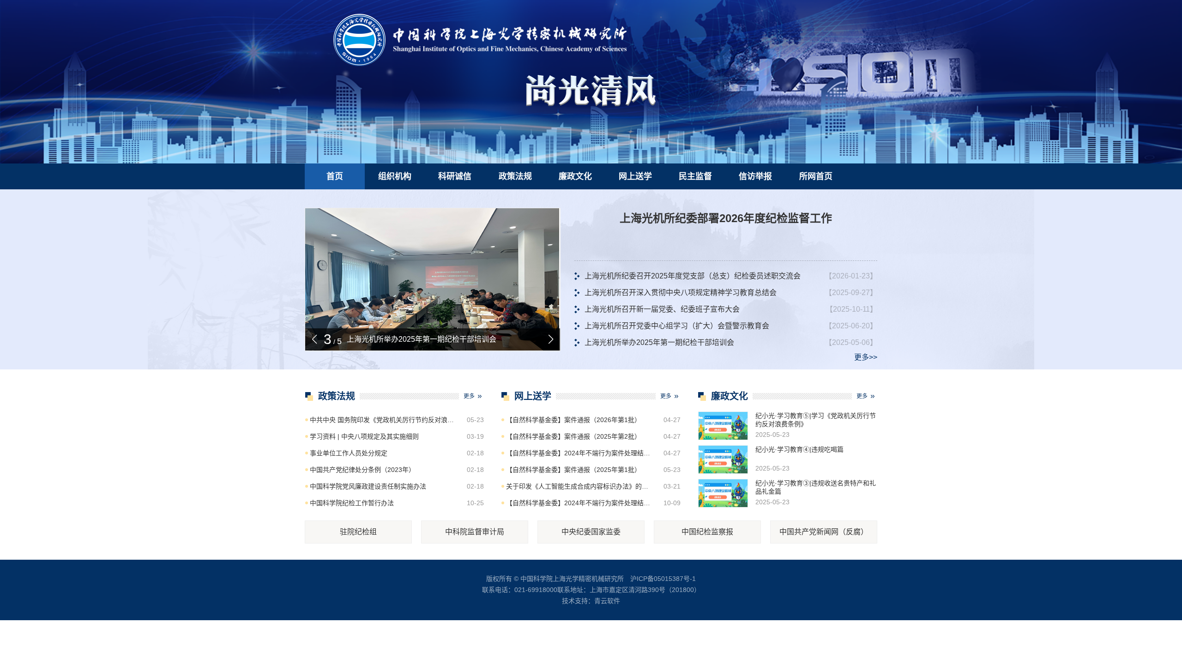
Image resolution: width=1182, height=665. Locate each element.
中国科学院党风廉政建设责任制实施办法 (368, 486)
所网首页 (815, 176)
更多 (469, 396)
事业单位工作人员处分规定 (348, 453)
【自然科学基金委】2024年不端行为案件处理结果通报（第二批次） (579, 453)
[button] (550, 339)
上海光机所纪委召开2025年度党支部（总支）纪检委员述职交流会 (693, 276)
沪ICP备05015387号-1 (663, 578)
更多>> (865, 357)
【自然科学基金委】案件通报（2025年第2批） (573, 436)
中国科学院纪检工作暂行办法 (352, 503)
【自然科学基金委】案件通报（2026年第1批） (573, 419)
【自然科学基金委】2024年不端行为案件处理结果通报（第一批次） (579, 503)
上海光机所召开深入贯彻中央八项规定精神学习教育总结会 (681, 292)
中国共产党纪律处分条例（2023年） (362, 469)
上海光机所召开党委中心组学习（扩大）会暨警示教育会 (677, 326)
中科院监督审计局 (474, 532)
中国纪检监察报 (707, 532)
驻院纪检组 (358, 532)
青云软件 (607, 601)
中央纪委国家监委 (591, 532)
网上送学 (635, 176)
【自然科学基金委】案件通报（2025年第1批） (573, 469)
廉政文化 (575, 176)
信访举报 (755, 176)
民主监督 (695, 176)
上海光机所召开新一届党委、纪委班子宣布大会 (662, 309)
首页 (334, 176)
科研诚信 (454, 176)
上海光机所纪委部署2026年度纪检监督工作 (726, 218)
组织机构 (394, 176)
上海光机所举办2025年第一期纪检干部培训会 (421, 339)
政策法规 (515, 176)
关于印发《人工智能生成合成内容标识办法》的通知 (579, 486)
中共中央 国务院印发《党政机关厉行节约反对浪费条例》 (383, 419)
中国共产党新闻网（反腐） (823, 532)
